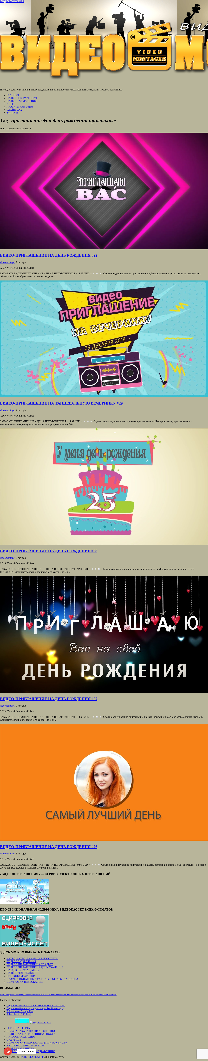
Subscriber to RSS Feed (18, 1014)
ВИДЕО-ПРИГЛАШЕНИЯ (21, 101)
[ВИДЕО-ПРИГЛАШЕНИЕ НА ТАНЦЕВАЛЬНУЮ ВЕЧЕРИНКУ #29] (104, 396)
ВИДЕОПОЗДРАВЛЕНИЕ (21, 961)
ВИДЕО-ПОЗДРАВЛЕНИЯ (21, 98)
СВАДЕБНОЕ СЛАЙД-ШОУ (22, 970)
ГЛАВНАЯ (12, 95)
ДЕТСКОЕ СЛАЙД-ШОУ (21, 976)
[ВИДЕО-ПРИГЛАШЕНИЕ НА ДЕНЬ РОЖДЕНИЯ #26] (104, 839)
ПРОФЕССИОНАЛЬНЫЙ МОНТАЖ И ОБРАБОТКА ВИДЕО (42, 979)
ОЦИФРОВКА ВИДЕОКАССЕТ (25, 981)
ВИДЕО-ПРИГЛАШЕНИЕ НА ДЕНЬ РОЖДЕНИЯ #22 (48, 255)
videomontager (7, 262)
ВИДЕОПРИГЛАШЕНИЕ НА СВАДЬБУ (29, 964)
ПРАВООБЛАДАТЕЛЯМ (20, 1036)
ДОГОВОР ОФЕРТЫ (18, 1028)
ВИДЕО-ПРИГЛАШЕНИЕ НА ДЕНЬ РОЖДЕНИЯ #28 (48, 551)
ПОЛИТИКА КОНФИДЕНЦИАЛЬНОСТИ (30, 1033)
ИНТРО (10, 103)
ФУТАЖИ (12, 112)
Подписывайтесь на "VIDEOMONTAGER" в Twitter (35, 1005)
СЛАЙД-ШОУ (14, 109)
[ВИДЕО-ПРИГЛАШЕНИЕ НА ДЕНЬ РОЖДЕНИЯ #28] (104, 544)
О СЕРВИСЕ (13, 1039)
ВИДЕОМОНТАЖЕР (12, 1)
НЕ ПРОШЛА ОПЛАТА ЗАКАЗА (25, 1045)
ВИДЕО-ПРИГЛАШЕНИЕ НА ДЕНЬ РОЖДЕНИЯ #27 (48, 699)
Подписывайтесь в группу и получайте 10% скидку (35, 1008)
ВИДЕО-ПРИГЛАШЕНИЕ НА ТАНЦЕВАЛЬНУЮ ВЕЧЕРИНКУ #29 (61, 403)
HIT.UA (18, 1019)
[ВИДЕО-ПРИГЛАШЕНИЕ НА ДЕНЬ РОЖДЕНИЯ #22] (104, 248)
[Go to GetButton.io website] (8, 1058)
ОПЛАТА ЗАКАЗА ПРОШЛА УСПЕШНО (30, 1031)
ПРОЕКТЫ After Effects (19, 106)
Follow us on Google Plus (19, 1011)
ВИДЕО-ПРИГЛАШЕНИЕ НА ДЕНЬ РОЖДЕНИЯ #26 (48, 847)
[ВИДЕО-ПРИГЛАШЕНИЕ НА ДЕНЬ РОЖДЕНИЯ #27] (104, 692)
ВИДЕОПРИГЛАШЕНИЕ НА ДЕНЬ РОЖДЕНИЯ (34, 967)
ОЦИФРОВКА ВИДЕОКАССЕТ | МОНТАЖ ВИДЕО (36, 1042)
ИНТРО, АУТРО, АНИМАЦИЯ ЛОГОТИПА (32, 958)
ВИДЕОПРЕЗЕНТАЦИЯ (20, 973)
